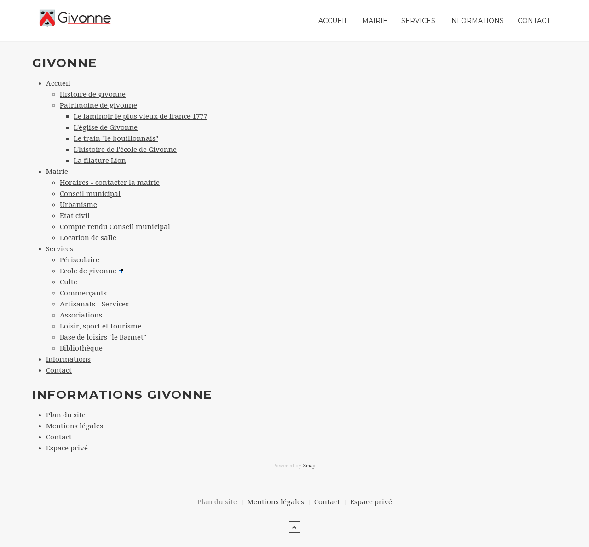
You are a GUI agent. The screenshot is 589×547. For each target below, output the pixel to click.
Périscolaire (79, 260)
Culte (68, 282)
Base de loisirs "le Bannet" (103, 337)
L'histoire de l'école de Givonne (125, 149)
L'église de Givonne (106, 127)
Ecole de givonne (89, 271)
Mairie (374, 21)
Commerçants (83, 293)
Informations (476, 21)
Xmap (309, 465)
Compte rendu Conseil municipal (115, 227)
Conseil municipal (90, 194)
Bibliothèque (81, 348)
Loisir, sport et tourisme (100, 326)
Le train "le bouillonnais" (116, 138)
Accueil (333, 21)
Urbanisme (78, 205)
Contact (534, 21)
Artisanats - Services (94, 304)
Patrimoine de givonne (98, 105)
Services (418, 21)
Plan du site (66, 415)
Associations (81, 315)
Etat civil (75, 216)
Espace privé (67, 448)
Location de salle (88, 238)
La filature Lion (100, 160)
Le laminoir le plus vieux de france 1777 (140, 116)
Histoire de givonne (93, 94)
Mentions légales (74, 426)
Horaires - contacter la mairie (110, 182)
